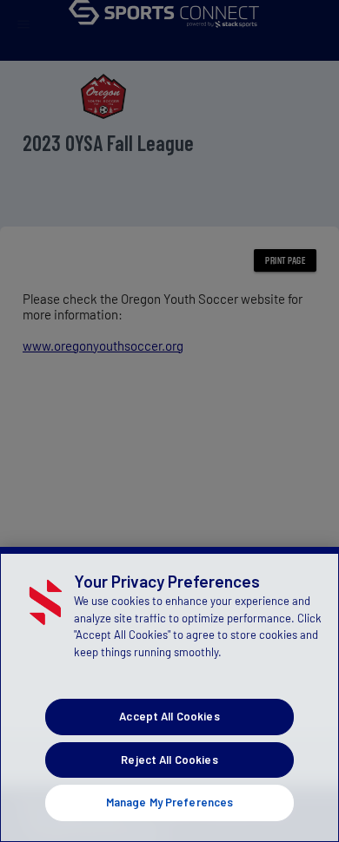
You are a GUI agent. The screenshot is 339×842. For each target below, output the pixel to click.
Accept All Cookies (169, 716)
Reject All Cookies (169, 759)
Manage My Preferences (170, 802)
